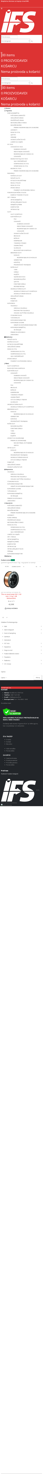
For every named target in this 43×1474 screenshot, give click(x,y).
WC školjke (17, 330)
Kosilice (16, 255)
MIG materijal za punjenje (23, 443)
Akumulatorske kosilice (22, 294)
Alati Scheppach (16, 214)
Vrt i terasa (11, 197)
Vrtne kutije (15, 209)
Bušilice (16, 238)
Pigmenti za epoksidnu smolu (24, 190)
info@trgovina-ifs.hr (15, 697)
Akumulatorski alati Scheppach (25, 291)
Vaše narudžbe (10, 748)
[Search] (32, 41)
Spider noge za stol (21, 166)
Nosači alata (15, 178)
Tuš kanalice (15, 318)
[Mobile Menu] (1, 8)
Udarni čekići (18, 245)
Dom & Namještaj (13, 113)
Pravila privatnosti (11, 760)
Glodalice (17, 248)
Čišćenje (10, 551)
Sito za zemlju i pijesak (19, 399)
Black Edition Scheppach (22, 250)
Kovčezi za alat (16, 176)
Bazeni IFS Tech (16, 168)
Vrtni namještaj (16, 200)
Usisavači (17, 221)
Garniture (7, 637)
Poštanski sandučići (18, 115)
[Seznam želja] (21, 50)
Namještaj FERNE (16, 204)
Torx (15, 269)
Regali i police (15, 183)
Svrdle (16, 272)
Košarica (8, 556)
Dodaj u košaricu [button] (12, 608)
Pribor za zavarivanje (18, 440)
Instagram (15, 774)
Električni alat (16, 216)
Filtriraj (38, 677)
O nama (8, 739)
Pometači (14, 301)
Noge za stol (15, 132)
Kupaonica (11, 303)
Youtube (9, 774)
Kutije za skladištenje (18, 180)
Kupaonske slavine (17, 322)
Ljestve (13, 135)
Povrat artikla (10, 751)
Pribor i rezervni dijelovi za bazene (26, 127)
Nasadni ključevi (20, 279)
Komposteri (15, 207)
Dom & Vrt (9, 503)
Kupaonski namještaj (18, 327)
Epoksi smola (15, 188)
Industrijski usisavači (22, 151)
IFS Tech (10, 144)
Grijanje (13, 137)
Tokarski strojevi (20, 243)
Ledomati (14, 130)
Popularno (7, 657)
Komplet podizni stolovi (19, 195)
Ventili (16, 445)
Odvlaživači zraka (17, 118)
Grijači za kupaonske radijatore (25, 325)
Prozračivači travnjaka (22, 265)
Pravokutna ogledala (22, 310)
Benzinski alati (16, 253)
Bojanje (13, 298)
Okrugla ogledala (20, 308)
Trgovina (9, 111)
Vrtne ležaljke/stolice (18, 202)
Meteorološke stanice (19, 123)
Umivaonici (14, 334)
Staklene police (16, 315)
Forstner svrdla (20, 284)
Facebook (4, 774)
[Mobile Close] (1, 807)
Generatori (18, 260)
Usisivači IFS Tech (17, 147)
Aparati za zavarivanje (15, 438)
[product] (11, 579)
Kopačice (17, 262)
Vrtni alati (11, 448)
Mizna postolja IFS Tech (19, 159)
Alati (9, 212)
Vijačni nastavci (19, 277)
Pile (15, 219)
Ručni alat (14, 267)
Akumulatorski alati (18, 289)
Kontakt (8, 742)
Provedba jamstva (11, 763)
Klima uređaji (12, 517)
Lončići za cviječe (17, 142)
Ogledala (14, 306)
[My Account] (2, 45)
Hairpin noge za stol (21, 164)
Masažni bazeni (16, 125)
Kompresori (18, 241)
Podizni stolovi (8, 560)
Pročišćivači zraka (17, 120)
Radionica (10, 173)
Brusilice (17, 236)
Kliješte (16, 274)
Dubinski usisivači (20, 149)
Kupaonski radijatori (18, 320)
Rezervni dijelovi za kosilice (27, 257)
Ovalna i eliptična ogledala (24, 313)
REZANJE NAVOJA (19, 286)
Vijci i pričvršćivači (20, 161)
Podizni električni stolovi (16, 192)
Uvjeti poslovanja (11, 758)
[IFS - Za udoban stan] (18, 21)
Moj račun (9, 744)
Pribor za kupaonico (18, 332)
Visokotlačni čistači (18, 139)
